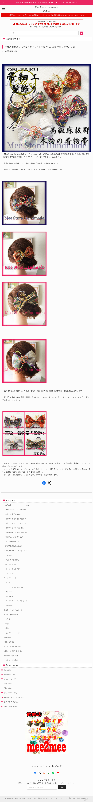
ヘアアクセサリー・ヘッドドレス (15, 551)
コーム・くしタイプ (12, 569)
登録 (62, 787)
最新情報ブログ (10, 674)
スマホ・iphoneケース (12, 614)
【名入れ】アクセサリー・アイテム (16, 505)
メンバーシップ (10, 679)
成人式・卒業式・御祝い (12, 646)
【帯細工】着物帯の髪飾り (13, 546)
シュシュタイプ (10, 573)
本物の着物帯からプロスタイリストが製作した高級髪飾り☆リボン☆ (40, 46)
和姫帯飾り (9, 605)
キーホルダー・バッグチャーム (16, 601)
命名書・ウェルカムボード (13, 610)
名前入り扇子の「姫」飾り (14, 528)
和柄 (7, 624)
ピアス (7, 583)
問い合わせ (8, 688)
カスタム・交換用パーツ (12, 660)
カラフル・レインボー (13, 633)
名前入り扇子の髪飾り (13, 514)
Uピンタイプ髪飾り (12, 560)
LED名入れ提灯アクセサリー (15, 510)
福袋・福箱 (8, 637)
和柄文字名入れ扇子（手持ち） (16, 532)
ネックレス (9, 596)
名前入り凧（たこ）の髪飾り (15, 519)
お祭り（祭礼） (9, 642)
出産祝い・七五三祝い (11, 656)
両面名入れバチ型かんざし (14, 537)
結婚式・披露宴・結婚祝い (13, 651)
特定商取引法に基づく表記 (14, 697)
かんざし (8, 555)
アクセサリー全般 (10, 578)
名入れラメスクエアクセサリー (16, 523)
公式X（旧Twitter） (11, 706)
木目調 (7, 619)
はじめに (7, 670)
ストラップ (9, 592)
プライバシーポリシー (12, 693)
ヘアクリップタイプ (12, 564)
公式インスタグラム (11, 702)
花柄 (7, 628)
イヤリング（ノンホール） (14, 587)
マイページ (8, 684)
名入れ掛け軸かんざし (13, 542)
